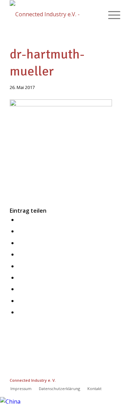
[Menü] (110, 14)
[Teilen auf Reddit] (20, 300)
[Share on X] (20, 243)
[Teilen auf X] (20, 231)
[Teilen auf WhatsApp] (20, 254)
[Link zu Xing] (84, 379)
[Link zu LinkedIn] (94, 379)
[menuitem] (110, 14)
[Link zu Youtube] (115, 379)
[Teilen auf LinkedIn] (20, 277)
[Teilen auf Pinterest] (20, 266)
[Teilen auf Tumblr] (20, 289)
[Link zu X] (104, 379)
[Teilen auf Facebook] (20, 219)
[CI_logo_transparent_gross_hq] (54, 14)
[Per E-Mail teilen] (20, 312)
